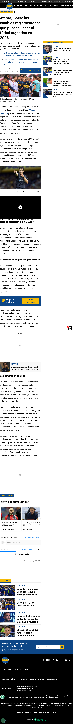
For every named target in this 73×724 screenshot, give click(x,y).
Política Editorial (51, 679)
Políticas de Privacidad (36, 679)
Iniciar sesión (27, 537)
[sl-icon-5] (70, 660)
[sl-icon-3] (61, 660)
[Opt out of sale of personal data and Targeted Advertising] (3, 720)
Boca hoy (13, 1)
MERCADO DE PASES (51, 5)
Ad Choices (6, 679)
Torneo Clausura (7, 495)
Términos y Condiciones (10, 651)
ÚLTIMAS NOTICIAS (20, 5)
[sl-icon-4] (66, 660)
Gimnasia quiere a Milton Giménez (27, 1)
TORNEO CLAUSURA (35, 5)
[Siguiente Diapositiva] (39, 518)
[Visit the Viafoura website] (37, 561)
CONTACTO (25, 669)
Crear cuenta (35, 537)
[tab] (8, 549)
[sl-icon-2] (57, 660)
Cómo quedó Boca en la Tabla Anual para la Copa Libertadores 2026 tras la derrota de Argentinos (21, 62)
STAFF (17, 669)
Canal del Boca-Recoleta (44, 1)
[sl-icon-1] (53, 660)
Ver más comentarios (30, 300)
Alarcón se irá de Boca (58, 1)
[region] (20, 549)
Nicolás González (9, 69)
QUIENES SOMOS (7, 669)
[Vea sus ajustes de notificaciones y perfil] (39, 550)
